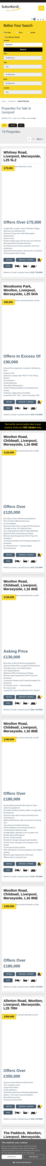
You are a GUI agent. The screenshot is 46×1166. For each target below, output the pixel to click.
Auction (32, 32)
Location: (6, 40)
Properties (12, 101)
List (4, 125)
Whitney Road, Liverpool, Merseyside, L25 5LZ (22, 156)
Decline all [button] (33, 1157)
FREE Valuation (29, 427)
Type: (5, 62)
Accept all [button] (12, 1157)
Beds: (5, 79)
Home (4, 101)
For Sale (8, 32)
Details (9, 260)
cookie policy (30, 1153)
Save (8, 266)
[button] (23, 1162)
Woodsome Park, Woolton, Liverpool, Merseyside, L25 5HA (20, 290)
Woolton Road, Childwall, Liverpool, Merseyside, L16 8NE (20, 440)
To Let (20, 32)
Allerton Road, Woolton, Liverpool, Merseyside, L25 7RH (23, 1004)
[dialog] (23, 1152)
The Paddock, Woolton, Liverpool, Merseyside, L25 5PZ (22, 1137)
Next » (40, 139)
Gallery (13, 125)
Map (21, 125)
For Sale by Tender (12, 37)
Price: (5, 53)
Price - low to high (29, 118)
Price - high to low (14, 118)
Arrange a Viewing (26, 260)
